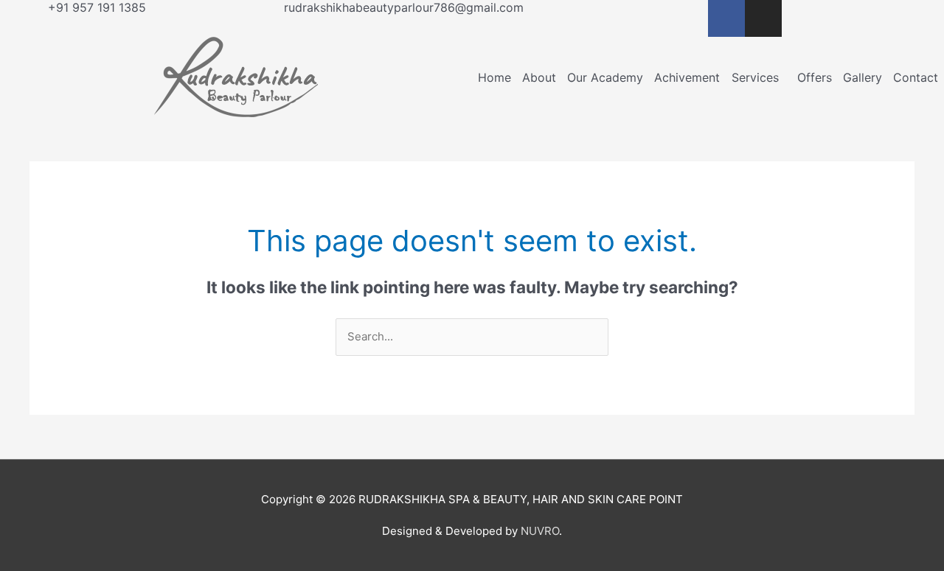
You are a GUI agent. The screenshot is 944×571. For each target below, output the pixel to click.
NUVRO (540, 531)
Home (494, 77)
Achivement (687, 77)
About (539, 77)
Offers (814, 77)
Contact (915, 77)
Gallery (862, 77)
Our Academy (605, 77)
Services (755, 77)
